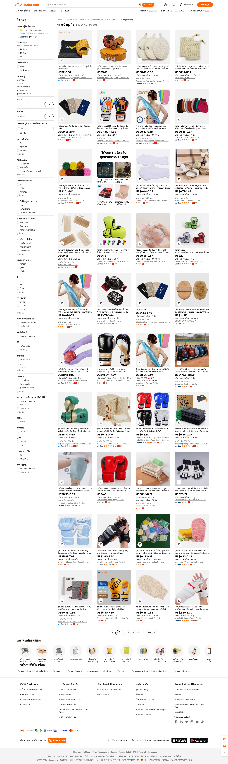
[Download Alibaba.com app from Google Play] (199, 740)
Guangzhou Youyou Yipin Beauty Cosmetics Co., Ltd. (153, 81)
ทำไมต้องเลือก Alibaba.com (31, 689)
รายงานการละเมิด (143, 714)
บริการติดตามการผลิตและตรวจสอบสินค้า (73, 710)
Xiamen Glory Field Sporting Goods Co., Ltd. (114, 78)
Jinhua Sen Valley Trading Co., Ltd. (189, 562)
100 (149, 633)
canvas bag (93, 671)
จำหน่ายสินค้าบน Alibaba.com (186, 689)
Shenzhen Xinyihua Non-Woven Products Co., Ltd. (114, 443)
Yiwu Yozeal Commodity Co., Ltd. (188, 200)
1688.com (87, 752)
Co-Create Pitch (27, 694)
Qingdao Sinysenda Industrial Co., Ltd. (190, 500)
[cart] (174, 5)
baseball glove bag (162, 671)
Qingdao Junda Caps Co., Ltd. (70, 137)
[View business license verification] (138, 760)
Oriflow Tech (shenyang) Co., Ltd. (110, 500)
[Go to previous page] (112, 632)
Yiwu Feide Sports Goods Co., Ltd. (188, 618)
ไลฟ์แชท (139, 694)
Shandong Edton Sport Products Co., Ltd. (113, 380)
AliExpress (76, 752)
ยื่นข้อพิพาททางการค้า (145, 699)
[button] (139, 4)
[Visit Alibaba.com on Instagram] (191, 721)
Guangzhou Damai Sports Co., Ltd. (189, 261)
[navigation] (35, 326)
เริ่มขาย (177, 694)
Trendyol (142, 752)
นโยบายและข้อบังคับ (67, 717)
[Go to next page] (154, 632)
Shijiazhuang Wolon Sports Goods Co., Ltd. (75, 443)
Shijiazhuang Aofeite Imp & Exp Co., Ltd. (113, 261)
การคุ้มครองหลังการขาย (69, 704)
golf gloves (109, 671)
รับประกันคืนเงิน (65, 694)
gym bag (124, 671)
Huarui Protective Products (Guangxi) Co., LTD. (75, 380)
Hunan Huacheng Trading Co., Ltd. (150, 562)
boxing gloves (26, 671)
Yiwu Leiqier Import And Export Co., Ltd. (191, 443)
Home (59, 20)
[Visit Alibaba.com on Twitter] (186, 721)
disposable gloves (141, 671)
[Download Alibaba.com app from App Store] (179, 740)
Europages (152, 752)
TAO (134, 752)
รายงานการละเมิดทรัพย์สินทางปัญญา (151, 709)
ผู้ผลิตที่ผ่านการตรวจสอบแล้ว (109, 689)
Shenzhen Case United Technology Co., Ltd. (114, 618)
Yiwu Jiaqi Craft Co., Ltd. (145, 506)
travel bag (59, 671)
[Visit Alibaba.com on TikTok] (202, 721)
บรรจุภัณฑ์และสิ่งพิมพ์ (75, 20)
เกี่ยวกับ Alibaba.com (29, 684)
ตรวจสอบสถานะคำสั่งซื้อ (184, 699)
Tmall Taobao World (101, 752)
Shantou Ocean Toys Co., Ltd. (109, 321)
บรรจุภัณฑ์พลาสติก (95, 20)
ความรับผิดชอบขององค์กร (30, 699)
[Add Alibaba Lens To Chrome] (57, 740)
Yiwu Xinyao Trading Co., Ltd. (69, 324)
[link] (224, 739)
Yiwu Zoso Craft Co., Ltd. (185, 78)
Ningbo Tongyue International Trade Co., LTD (153, 261)
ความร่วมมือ (179, 712)
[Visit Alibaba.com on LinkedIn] (181, 721)
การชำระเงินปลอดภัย (67, 689)
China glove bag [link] (126, 20)
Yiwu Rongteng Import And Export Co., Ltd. (153, 141)
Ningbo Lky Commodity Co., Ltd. (71, 200)
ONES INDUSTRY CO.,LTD (185, 321)
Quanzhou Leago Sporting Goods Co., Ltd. (75, 78)
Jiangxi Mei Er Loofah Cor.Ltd (148, 618)
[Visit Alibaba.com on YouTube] (197, 721)
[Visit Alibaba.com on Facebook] (176, 721)
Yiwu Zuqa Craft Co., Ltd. (68, 265)
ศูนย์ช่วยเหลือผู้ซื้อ (143, 689)
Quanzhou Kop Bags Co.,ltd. (186, 384)
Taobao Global (125, 752)
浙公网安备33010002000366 (157, 760)
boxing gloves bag (183, 671)
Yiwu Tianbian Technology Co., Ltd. (111, 562)
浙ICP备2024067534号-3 (181, 760)
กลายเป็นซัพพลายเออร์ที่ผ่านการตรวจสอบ (189, 705)
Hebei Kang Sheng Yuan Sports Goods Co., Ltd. (153, 440)
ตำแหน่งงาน (25, 704)
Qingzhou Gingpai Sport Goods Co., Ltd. (74, 562)
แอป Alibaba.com (161, 740)
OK (49, 104)
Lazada (114, 752)
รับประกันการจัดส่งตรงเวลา (70, 699)
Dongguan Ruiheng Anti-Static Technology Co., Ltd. (153, 200)
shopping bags (76, 671)
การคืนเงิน (140, 704)
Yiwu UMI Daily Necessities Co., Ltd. (72, 622)
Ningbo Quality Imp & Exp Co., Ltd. (71, 503)
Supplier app (123, 740)
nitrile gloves (43, 671)
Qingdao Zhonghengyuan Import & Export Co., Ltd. (153, 322)
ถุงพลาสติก (111, 20)
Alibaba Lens (29, 740)
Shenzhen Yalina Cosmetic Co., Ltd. (189, 137)
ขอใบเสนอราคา (103, 694)
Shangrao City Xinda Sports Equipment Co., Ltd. (114, 141)
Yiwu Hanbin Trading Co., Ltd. (147, 383)
